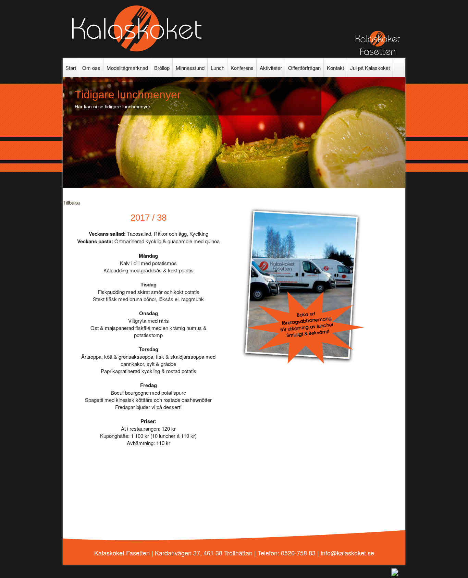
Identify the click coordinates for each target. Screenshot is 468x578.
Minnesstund (190, 67)
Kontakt (335, 67)
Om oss (91, 67)
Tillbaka (71, 202)
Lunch (217, 67)
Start (70, 67)
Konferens (242, 67)
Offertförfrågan (304, 67)
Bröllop (162, 67)
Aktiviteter (271, 67)
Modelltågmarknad (127, 67)
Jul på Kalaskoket (370, 67)
